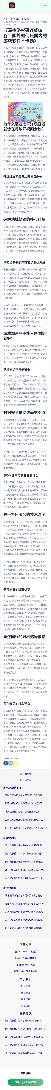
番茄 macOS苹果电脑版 (25, 958)
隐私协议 (25, 993)
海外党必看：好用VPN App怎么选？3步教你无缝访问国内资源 (25, 870)
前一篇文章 (26, 774)
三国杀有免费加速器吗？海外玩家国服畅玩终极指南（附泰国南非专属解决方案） (25, 820)
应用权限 (25, 999)
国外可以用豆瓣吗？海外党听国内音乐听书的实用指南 (25, 928)
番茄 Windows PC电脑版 (25, 951)
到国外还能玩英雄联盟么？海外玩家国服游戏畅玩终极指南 (25, 803)
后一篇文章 (26, 780)
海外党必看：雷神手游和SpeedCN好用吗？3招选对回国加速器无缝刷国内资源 (25, 878)
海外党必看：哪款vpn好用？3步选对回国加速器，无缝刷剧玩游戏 (25, 862)
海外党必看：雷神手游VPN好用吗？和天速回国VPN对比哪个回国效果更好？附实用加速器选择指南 (25, 845)
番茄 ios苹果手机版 (25, 965)
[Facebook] (5, 763)
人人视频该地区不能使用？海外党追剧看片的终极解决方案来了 (25, 912)
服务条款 (25, 986)
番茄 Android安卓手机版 (25, 971)
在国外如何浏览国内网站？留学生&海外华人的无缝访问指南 (25, 904)
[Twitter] (10, 763)
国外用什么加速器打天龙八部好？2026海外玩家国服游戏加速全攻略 (25, 828)
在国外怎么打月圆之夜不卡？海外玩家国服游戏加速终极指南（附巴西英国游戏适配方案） (25, 795)
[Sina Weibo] (15, 763)
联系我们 (25, 1006)
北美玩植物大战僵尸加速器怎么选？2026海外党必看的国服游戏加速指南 (25, 811)
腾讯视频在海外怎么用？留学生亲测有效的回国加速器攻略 (25, 895)
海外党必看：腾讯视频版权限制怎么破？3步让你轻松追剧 (25, 920)
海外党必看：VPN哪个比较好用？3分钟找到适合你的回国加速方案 (25, 853)
